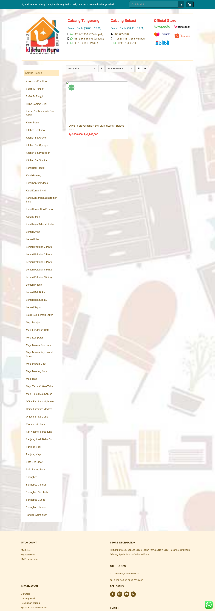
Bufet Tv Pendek (35, 88)
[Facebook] (112, 594)
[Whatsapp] (133, 594)
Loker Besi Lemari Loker (39, 314)
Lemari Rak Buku (35, 292)
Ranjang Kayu (34, 454)
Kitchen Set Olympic (37, 145)
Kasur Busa (32, 122)
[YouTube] (126, 594)
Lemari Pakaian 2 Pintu (39, 246)
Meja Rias (31, 378)
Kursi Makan (33, 216)
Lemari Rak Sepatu (36, 299)
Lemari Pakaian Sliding (39, 277)
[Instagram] (119, 594)
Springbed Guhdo (35, 499)
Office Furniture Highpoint (40, 401)
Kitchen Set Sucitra (36, 160)
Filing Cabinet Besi (36, 103)
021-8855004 (116, 573)
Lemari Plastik (34, 284)
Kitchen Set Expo (35, 130)
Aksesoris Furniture (36, 81)
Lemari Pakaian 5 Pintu (39, 269)
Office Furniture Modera (39, 409)
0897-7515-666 (135, 580)
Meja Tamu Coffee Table (39, 386)
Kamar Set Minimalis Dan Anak (40, 113)
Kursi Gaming (33, 175)
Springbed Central (36, 484)
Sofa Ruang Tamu (36, 469)
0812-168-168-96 (118, 580)
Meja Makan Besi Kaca (38, 345)
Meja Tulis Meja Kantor (39, 393)
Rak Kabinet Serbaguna (39, 431)
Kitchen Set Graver (36, 137)
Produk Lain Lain (35, 424)
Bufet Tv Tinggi (34, 96)
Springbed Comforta (37, 492)
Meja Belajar (33, 322)
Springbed (31, 477)
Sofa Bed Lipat (34, 461)
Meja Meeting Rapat (37, 371)
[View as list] (145, 68)
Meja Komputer (34, 337)
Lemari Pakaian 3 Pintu (39, 254)
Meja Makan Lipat (36, 363)
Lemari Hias (32, 239)
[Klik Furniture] (42, 18)
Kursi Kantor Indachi (37, 183)
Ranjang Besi (33, 446)
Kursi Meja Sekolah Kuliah (40, 224)
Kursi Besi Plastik (35, 167)
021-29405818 (131, 573)
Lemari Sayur (33, 307)
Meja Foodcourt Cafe (37, 330)
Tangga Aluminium (36, 514)
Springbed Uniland (36, 507)
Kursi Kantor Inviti (36, 190)
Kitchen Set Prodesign (38, 152)
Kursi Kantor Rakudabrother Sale (41, 199)
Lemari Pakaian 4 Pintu (39, 262)
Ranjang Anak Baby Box (39, 439)
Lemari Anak (33, 231)
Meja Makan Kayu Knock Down (40, 354)
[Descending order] (101, 68)
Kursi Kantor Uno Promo (39, 209)
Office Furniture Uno (37, 416)
